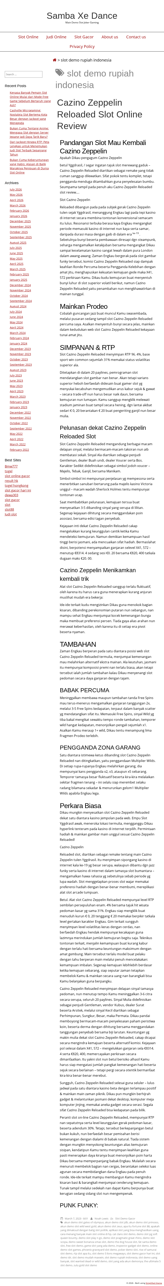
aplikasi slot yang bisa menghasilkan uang (133, 1230)
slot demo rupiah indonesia (121, 1257)
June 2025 (16, 253)
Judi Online (56, 37)
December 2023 (20, 349)
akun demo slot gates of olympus (84, 1222)
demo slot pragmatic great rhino (122, 1238)
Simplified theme (154, 1283)
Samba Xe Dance (82, 16)
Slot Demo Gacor (125, 1218)
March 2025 (18, 269)
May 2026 (16, 195)
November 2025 (20, 226)
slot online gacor (17, 476)
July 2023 (16, 375)
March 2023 (18, 396)
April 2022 (16, 439)
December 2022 (20, 412)
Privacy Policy (82, 46)
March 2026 (18, 205)
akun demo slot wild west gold (78, 1226)
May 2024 (16, 322)
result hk (11, 481)
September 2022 (21, 428)
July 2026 (16, 189)
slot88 (9, 509)
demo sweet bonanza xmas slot (87, 1242)
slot (7, 504)
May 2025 (16, 258)
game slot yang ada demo (99, 1245)
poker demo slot (128, 1249)
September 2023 (21, 364)
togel (8, 471)
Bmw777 (11, 466)
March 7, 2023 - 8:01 (76, 1218)
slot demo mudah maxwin (88, 1257)
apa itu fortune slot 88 (136, 1226)
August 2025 (18, 242)
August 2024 (18, 306)
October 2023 (19, 359)
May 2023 (16, 386)
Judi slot (11, 514)
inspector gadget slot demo (132, 1245)
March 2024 (18, 333)
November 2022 (20, 418)
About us (110, 37)
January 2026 (18, 216)
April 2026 (16, 200)
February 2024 (19, 338)
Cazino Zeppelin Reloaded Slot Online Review (99, 114)
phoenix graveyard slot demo (99, 1249)
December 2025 (20, 221)
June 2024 (16, 317)
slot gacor (12, 500)
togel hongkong (16, 485)
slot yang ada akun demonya (125, 1261)
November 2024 (20, 290)
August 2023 (18, 370)
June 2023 (16, 380)
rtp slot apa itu (82, 1253)
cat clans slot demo (124, 1234)
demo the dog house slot (122, 1242)
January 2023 (18, 407)
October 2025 (19, 232)
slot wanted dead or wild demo (88, 1261)
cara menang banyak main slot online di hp (85, 1234)
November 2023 (20, 354)
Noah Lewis (101, 1218)
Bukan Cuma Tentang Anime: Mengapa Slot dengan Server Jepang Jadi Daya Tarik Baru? (29, 132)
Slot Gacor (84, 37)
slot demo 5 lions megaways (109, 1253)
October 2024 (19, 296)
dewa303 (11, 495)
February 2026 (19, 211)
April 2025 (16, 264)
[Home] (55, 60)
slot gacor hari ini (18, 490)
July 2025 (16, 248)
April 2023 (16, 391)
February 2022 (19, 450)
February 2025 (19, 274)
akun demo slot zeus (110, 1226)
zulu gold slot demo (85, 1265)
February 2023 (19, 402)
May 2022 (16, 434)
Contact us (136, 37)
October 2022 (19, 423)
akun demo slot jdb (116, 1222)
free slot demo (74, 1245)
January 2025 (18, 280)
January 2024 (18, 343)
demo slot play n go (90, 1238)
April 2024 (16, 327)
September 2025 (21, 237)
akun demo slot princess (143, 1222)
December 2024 (20, 285)
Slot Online (28, 37)
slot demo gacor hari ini (141, 1253)
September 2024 (21, 301)
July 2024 (16, 312)
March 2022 (18, 444)
